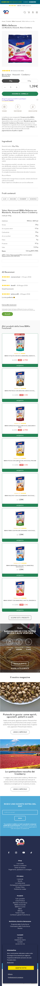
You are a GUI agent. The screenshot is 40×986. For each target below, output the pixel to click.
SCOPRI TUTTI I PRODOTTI (20, 617)
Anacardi (13, 198)
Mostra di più (10, 962)
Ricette (20, 928)
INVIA (20, 818)
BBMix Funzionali (16, 21)
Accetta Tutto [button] (21, 968)
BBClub (20, 911)
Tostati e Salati (20, 913)
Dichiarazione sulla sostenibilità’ (20, 885)
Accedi (7, 314)
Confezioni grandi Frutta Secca (20, 915)
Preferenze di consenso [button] (15, 977)
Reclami (20, 938)
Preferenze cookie (20, 889)
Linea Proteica (20, 901)
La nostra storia (20, 883)
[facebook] (9, 853)
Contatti (20, 942)
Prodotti (8, 21)
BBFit (20, 909)
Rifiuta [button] (10, 974)
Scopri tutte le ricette (20, 668)
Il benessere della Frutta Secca (20, 926)
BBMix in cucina (20, 907)
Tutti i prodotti (20, 899)
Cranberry (23, 198)
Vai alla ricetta (20, 663)
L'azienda (20, 879)
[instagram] (16, 853)
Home (3, 21)
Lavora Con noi (20, 944)
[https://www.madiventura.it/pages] (6, 12)
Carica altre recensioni (9, 304)
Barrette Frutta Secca (20, 903)
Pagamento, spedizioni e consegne (20, 869)
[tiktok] (31, 853)
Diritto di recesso (20, 867)
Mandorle (33, 198)
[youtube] (24, 853)
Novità (20, 881)
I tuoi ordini (20, 863)
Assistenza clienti (20, 940)
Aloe (4, 198)
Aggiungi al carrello (20, 94)
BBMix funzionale (20, 905)
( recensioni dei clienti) (17, 70)
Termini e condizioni (20, 865)
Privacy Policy (20, 887)
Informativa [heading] (11, 950)
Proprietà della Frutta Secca (20, 924)
